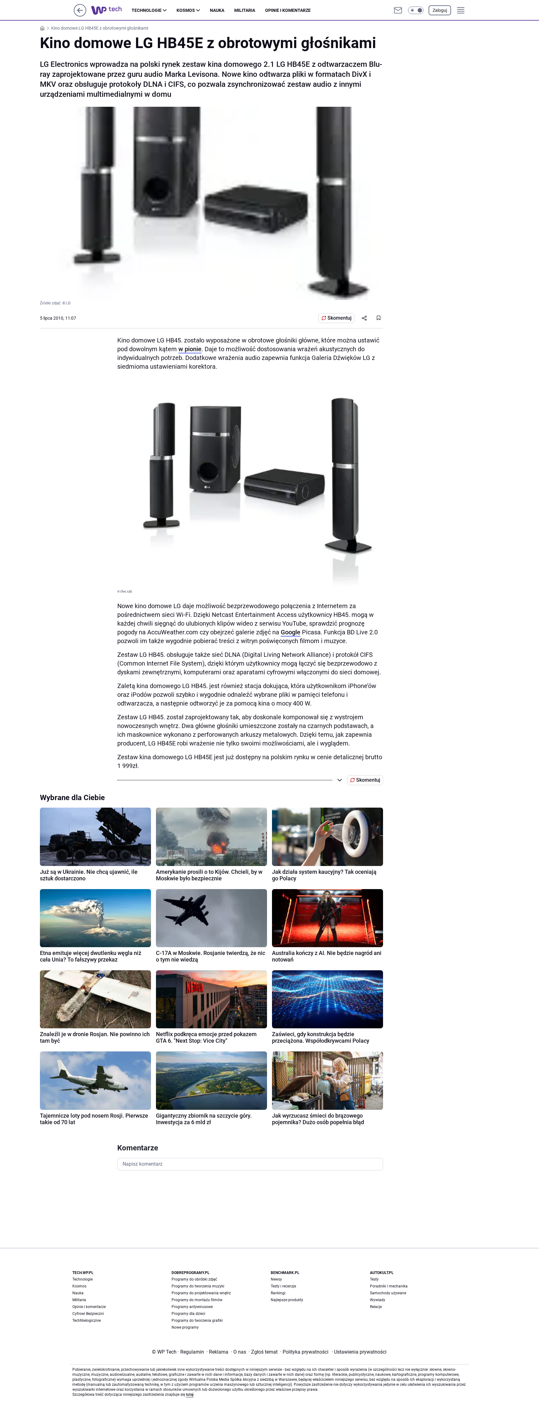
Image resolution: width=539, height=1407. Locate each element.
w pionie (190, 349)
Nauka (217, 10)
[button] (416, 10)
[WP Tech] (111, 10)
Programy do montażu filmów (197, 1300)
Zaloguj (440, 10)
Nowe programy (185, 1327)
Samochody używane (388, 1293)
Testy (374, 1279)
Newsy (276, 1279)
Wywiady (377, 1300)
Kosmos (186, 10)
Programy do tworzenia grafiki (197, 1320)
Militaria (244, 10)
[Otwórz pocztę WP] (398, 10)
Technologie (147, 10)
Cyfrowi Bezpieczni (88, 1313)
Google (290, 632)
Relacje (376, 1307)
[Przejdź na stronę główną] (80, 15)
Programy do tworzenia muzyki (198, 1286)
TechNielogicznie (86, 1320)
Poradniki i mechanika (389, 1286)
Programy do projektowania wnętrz (201, 1293)
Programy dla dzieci (188, 1313)
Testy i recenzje (283, 1286)
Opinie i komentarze (288, 10)
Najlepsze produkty (287, 1300)
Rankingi (278, 1293)
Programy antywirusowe (192, 1307)
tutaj (189, 1394)
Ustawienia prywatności (359, 1352)
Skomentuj (340, 318)
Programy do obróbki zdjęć (194, 1279)
